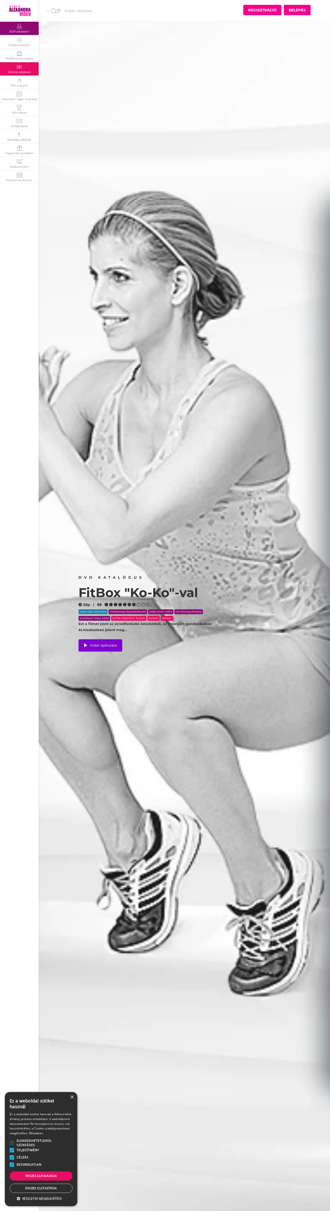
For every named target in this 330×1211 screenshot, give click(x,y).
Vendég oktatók (19, 139)
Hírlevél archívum (19, 180)
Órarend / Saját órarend (19, 99)
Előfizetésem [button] (19, 31)
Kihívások (19, 112)
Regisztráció (262, 10)
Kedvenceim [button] (19, 166)
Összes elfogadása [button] (41, 1176)
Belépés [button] (297, 10)
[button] (12, 1143)
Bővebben (36, 1133)
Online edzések (19, 72)
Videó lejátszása (103, 645)
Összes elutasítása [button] (41, 1188)
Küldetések (19, 126)
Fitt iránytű (19, 85)
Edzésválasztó (19, 45)
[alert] (41, 1149)
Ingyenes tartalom (19, 153)
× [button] (72, 1097)
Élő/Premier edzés (19, 58)
